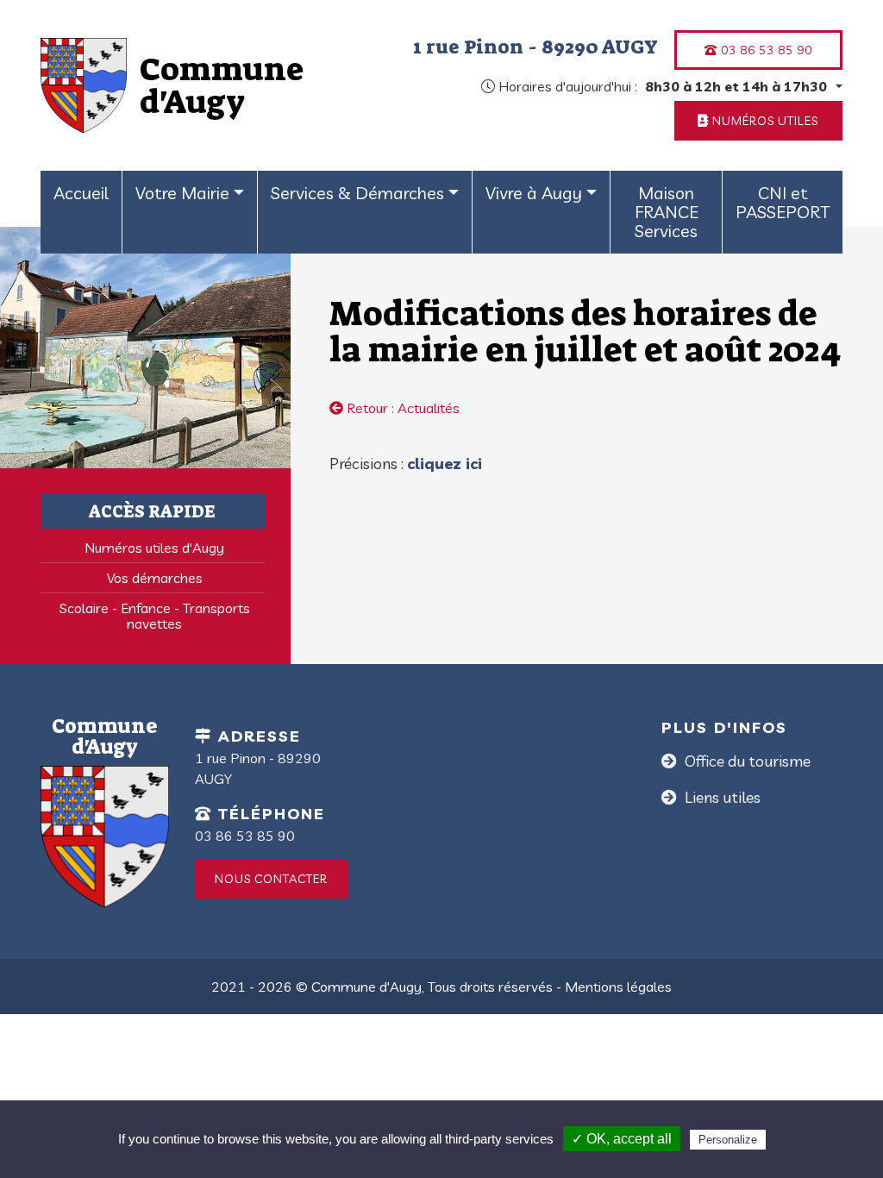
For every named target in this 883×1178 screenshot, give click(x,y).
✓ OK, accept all (622, 1138)
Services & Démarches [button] (357, 193)
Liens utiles (721, 797)
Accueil (81, 193)
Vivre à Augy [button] (533, 193)
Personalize (727, 1139)
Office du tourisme (746, 761)
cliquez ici (444, 463)
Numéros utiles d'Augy (154, 547)
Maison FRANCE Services (666, 211)
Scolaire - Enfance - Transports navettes (154, 615)
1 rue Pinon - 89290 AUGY (535, 47)
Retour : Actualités (401, 408)
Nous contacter (271, 879)
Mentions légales (618, 986)
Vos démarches (155, 577)
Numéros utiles (763, 120)
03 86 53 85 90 (764, 50)
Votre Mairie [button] (182, 193)
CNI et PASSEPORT (783, 202)
